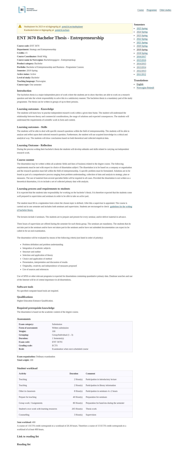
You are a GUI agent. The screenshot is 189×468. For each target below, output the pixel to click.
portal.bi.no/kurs (62, 30)
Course (141, 10)
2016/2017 (141, 56)
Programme (152, 10)
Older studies (165, 10)
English (140, 84)
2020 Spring (142, 46)
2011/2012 (141, 74)
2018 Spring (142, 53)
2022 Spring (142, 39)
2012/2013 (141, 71)
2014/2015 (141, 63)
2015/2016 (141, 60)
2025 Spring (142, 28)
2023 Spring (142, 35)
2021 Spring (142, 42)
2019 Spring (142, 49)
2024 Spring (142, 32)
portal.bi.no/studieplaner (72, 26)
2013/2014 (141, 67)
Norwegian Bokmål (145, 87)
